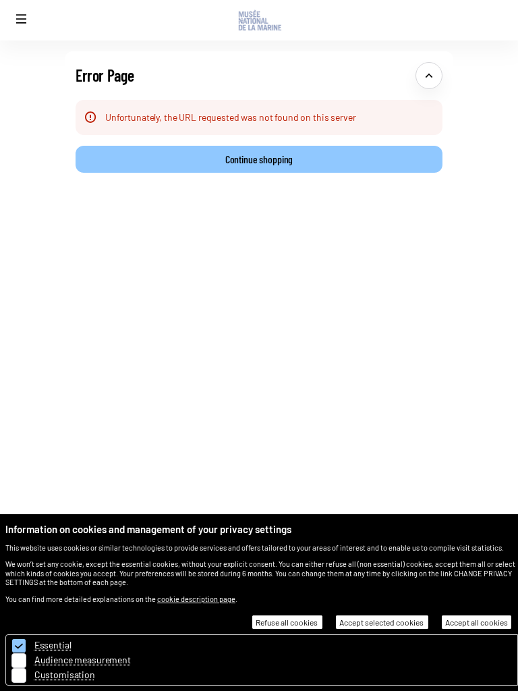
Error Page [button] (105, 75)
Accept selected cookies (382, 622)
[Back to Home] (259, 20)
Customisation (64, 674)
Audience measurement (82, 659)
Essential (52, 645)
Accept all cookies (476, 622)
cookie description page (196, 599)
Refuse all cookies (287, 622)
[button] (21, 19)
